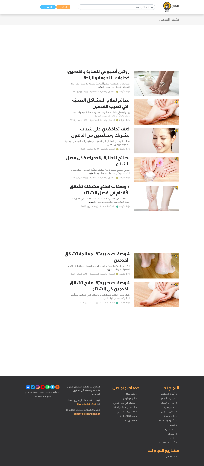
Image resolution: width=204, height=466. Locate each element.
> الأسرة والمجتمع (167, 420)
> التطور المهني (169, 411)
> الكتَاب (173, 438)
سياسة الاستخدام (31, 392)
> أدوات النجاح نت (168, 442)
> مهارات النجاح (169, 398)
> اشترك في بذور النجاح (125, 402)
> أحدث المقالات (169, 393)
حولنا (58, 392)
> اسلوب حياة (170, 407)
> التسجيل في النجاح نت (125, 407)
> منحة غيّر (171, 456)
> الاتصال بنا (131, 420)
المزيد (101, 87)
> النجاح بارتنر (130, 398)
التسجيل (48, 7)
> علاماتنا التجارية (128, 416)
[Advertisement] (102, 44)
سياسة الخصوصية (47, 392)
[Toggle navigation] (28, 7)
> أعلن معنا (131, 393)
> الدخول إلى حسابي (127, 411)
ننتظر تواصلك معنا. (86, 404)
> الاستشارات (170, 429)
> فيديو (173, 424)
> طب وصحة (170, 416)
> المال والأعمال (169, 402)
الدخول (63, 7)
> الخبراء (172, 433)
